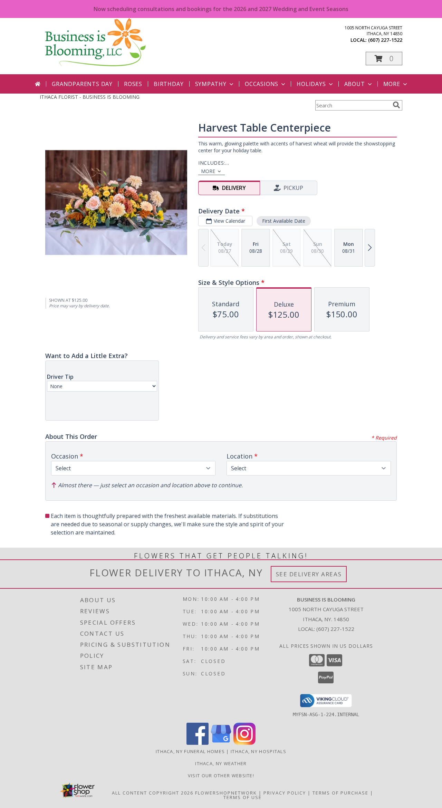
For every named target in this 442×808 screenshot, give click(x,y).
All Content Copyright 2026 (152, 793)
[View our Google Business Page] (221, 743)
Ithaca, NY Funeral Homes (190, 751)
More (391, 84)
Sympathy (211, 84)
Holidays (311, 84)
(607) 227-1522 (385, 40)
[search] (396, 105)
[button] (384, 58)
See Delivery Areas (309, 574)
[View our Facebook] (197, 743)
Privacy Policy (284, 793)
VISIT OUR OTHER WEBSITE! (221, 775)
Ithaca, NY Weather (221, 763)
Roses (133, 84)
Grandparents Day (82, 84)
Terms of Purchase (340, 793)
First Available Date (283, 221)
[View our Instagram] (244, 743)
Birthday (168, 84)
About (354, 84)
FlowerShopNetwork (226, 793)
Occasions (261, 84)
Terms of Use (242, 797)
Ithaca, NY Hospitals (258, 751)
